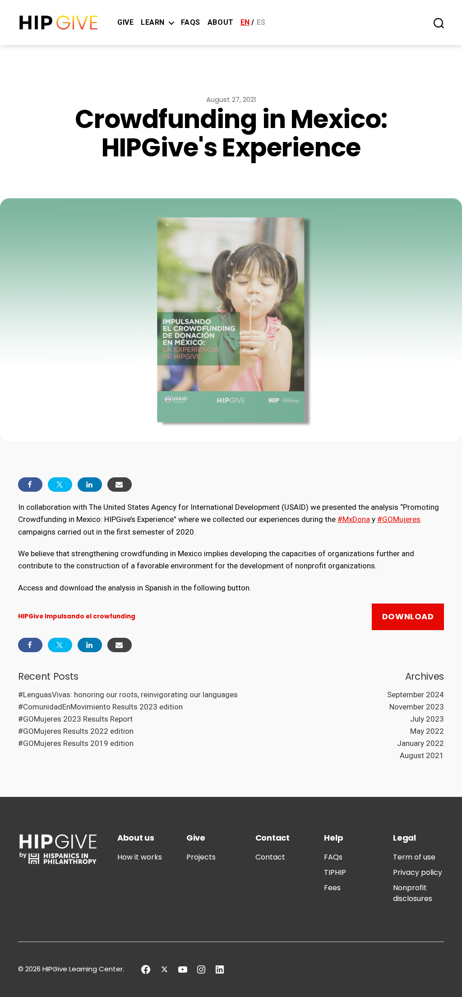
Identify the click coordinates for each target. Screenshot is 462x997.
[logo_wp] (58, 22)
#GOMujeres (398, 519)
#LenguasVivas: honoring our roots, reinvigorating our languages (128, 694)
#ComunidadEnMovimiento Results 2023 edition (100, 706)
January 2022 (420, 743)
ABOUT (221, 22)
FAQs (190, 22)
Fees (332, 888)
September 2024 (415, 694)
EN (245, 22)
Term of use (414, 857)
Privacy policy (417, 872)
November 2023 (416, 706)
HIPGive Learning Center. (83, 969)
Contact (270, 857)
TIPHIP (335, 872)
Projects (201, 857)
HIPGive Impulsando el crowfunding (76, 616)
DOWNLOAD (408, 616)
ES (261, 22)
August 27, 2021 (231, 99)
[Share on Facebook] (30, 484)
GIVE (125, 22)
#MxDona (353, 519)
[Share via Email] (119, 484)
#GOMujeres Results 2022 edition (76, 731)
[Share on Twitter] (60, 484)
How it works (139, 857)
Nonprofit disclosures (412, 893)
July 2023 (427, 718)
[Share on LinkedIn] (90, 484)
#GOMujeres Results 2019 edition (76, 743)
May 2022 (427, 731)
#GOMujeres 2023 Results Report (75, 718)
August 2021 (422, 755)
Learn (153, 22)
